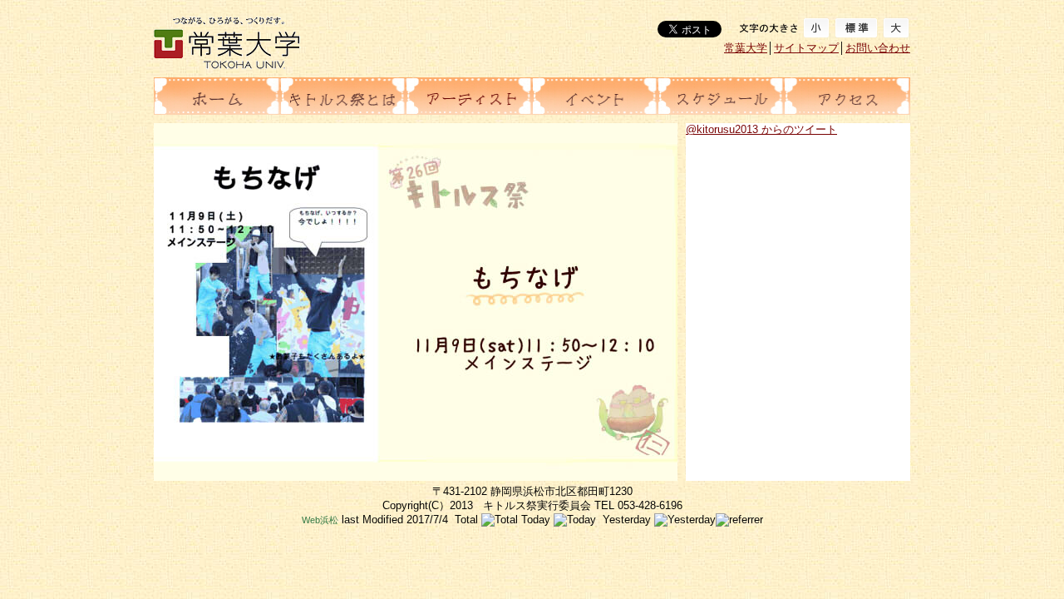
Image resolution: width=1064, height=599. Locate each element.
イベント (595, 96)
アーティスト (469, 96)
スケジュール (721, 96)
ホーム (217, 96)
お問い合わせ (877, 48)
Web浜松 (320, 520)
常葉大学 (745, 48)
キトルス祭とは (343, 96)
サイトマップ (806, 48)
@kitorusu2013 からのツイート (761, 129)
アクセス (847, 96)
